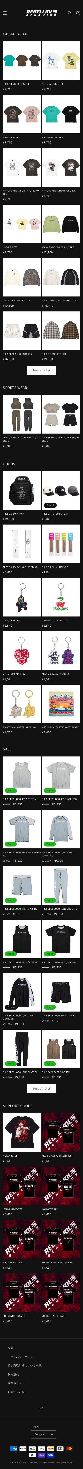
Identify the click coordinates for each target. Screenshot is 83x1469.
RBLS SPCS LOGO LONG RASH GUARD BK (18, 1017)
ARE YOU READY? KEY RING (56, 673)
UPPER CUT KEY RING (14, 673)
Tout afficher (41, 370)
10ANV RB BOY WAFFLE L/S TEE (58, 247)
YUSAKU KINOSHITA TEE (54, 1315)
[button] (5, 13)
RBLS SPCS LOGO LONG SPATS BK (20, 1072)
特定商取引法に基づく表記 (25, 1365)
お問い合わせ (16, 1392)
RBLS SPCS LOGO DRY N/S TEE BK (20, 962)
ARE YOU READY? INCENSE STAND (20, 567)
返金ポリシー (16, 1383)
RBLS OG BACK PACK (13, 513)
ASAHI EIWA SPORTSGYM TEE (56, 1155)
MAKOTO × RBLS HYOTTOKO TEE (59, 190)
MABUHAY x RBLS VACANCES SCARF (60, 727)
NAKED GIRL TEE (11, 137)
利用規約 (13, 1374)
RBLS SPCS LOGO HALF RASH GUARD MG (22, 854)
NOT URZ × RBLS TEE (53, 83)
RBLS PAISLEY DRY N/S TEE (55, 1072)
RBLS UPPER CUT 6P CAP (55, 513)
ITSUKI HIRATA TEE (12, 1209)
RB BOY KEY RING (12, 620)
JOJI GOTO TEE (50, 1209)
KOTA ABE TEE (10, 1155)
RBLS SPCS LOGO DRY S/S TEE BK (59, 962)
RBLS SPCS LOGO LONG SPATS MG (59, 908)
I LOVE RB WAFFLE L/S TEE (16, 300)
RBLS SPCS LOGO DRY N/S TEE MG (20, 798)
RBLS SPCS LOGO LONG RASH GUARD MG (57, 854)
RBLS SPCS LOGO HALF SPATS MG (20, 908)
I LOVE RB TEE (10, 247)
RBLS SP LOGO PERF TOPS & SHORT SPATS (60, 439)
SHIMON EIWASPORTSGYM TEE (58, 1262)
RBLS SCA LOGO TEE (52, 137)
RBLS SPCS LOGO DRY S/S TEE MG (59, 798)
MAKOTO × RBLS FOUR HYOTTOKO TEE (21, 192)
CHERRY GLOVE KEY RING (55, 620)
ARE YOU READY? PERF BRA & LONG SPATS (21, 439)
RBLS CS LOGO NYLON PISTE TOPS (60, 300)
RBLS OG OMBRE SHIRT (54, 353)
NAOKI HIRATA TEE (12, 1262)
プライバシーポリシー (22, 1357)
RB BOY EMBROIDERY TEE (16, 83)
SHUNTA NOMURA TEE (14, 1315)
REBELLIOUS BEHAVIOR (26, 1462)
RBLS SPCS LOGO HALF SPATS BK (59, 1015)
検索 (10, 1348)
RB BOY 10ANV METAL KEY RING (19, 727)
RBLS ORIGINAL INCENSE (55, 567)
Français (39, 1434)
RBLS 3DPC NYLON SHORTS (17, 353)
